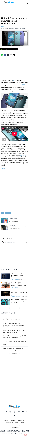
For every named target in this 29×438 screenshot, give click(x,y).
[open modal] (27, 3)
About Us (6, 420)
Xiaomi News (16, 296)
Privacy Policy (21, 420)
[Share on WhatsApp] (2, 55)
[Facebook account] (6, 412)
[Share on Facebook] (5, 55)
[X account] (2, 412)
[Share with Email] (11, 55)
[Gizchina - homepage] (8, 2)
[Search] (22, 3)
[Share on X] (8, 55)
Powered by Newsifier (14, 435)
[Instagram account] (10, 412)
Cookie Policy (9, 422)
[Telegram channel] (14, 416)
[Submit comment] (26, 242)
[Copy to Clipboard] (14, 55)
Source (3, 168)
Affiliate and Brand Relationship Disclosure (15, 425)
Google (14, 287)
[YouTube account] (19, 412)
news (3, 26)
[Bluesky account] (23, 412)
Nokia (15, 80)
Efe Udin (6, 28)
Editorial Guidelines (19, 422)
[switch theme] (25, 3)
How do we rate (15, 427)
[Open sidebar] (1, 3)
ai (12, 305)
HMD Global (23, 155)
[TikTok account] (14, 412)
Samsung (15, 279)
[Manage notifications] (25, 435)
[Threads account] (27, 412)
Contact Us (13, 420)
